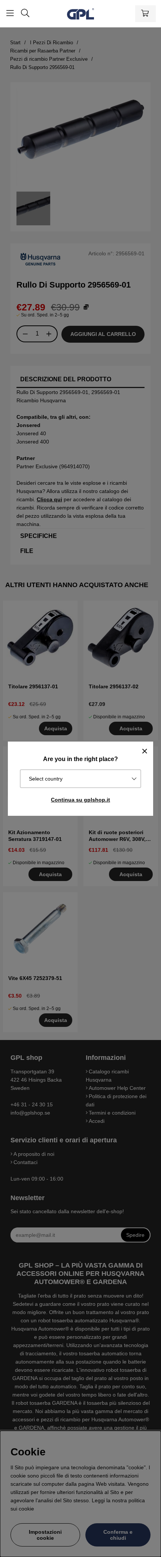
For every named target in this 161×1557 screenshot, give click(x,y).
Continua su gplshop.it (80, 800)
